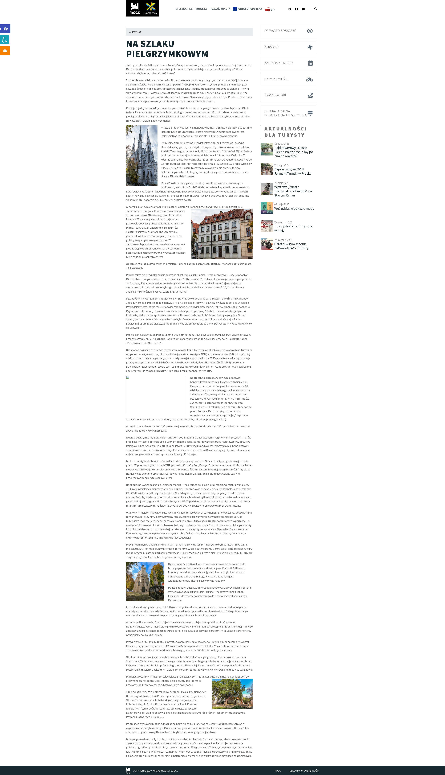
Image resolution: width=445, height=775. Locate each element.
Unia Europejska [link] (250, 8)
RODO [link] (278, 770)
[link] (4, 39)
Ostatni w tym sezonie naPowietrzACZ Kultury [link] (291, 246)
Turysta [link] (201, 8)
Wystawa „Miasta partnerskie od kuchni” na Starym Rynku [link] (293, 191)
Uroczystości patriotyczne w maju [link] (293, 228)
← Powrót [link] (135, 32)
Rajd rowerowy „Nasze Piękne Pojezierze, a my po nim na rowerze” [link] (293, 151)
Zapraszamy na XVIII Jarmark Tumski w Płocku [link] (293, 171)
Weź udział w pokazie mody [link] (294, 208)
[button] (315, 8)
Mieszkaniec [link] (184, 8)
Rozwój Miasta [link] (220, 8)
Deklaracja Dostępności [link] (304, 770)
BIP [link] (273, 9)
